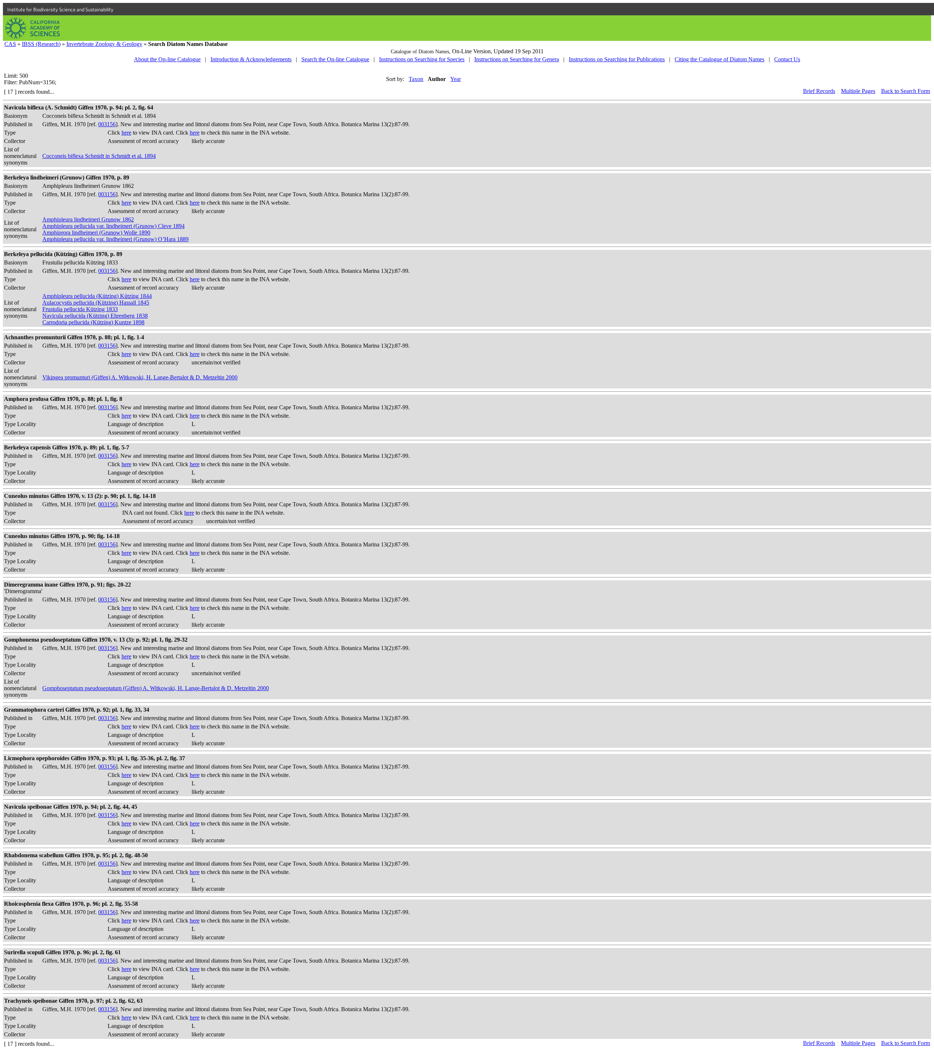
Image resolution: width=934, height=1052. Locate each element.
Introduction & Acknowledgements (251, 59)
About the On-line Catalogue (167, 59)
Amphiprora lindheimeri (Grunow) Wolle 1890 (96, 232)
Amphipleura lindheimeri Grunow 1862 (88, 219)
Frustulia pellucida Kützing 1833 (80, 309)
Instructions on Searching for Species (421, 59)
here (126, 132)
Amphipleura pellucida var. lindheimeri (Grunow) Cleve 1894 (113, 226)
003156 (107, 124)
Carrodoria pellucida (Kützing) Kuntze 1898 (93, 322)
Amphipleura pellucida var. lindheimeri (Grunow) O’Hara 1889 (115, 239)
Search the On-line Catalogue (335, 59)
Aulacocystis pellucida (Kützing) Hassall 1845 (95, 302)
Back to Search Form (905, 91)
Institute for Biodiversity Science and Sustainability (60, 9)
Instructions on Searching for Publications (617, 59)
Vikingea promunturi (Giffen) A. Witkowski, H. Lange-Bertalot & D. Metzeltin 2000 (140, 377)
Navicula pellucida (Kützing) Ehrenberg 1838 (95, 316)
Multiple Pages (858, 91)
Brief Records (819, 91)
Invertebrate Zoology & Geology (104, 44)
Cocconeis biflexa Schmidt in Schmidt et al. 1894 (99, 156)
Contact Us (787, 59)
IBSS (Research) (41, 44)
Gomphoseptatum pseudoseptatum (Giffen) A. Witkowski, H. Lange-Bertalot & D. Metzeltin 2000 (155, 688)
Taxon (416, 79)
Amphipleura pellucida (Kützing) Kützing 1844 (97, 296)
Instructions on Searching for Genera (516, 59)
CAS (10, 44)
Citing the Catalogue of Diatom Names (719, 59)
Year (455, 79)
